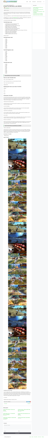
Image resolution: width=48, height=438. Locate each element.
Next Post (29, 403)
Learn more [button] (6, 397)
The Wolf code (15, 17)
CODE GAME (34, 1)
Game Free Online (39, 1)
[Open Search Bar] (44, 2)
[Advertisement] (40, 25)
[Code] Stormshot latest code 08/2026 (24, 417)
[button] (17, 143)
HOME (27, 1)
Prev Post (5, 403)
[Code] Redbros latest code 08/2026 (38, 13)
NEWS (30, 1)
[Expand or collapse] (30, 10)
